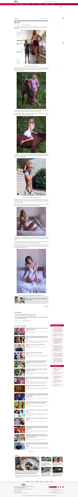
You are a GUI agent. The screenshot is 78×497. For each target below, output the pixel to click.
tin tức (58, 368)
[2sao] (16, 4)
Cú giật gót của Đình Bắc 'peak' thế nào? (34, 352)
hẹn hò (27, 237)
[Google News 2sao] (26, 25)
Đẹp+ (27, 4)
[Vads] (63, 28)
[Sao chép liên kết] (20, 25)
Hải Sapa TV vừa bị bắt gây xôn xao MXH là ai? (35, 344)
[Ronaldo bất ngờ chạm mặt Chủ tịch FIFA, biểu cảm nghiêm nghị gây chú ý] (19, 331)
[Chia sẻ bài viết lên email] (18, 25)
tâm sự (58, 381)
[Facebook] (58, 487)
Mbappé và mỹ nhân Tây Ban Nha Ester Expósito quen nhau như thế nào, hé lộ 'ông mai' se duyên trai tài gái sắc (37, 378)
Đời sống (33, 4)
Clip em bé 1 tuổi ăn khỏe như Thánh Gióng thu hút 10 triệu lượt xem (57, 464)
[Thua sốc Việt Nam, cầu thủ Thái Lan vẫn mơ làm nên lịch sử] (19, 413)
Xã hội (40, 4)
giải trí (57, 377)
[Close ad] (60, 6)
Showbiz (21, 4)
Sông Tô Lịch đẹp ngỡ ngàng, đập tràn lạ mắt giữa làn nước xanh (46, 464)
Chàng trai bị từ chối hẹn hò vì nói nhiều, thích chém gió (25, 315)
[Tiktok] (63, 487)
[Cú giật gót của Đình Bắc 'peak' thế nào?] (19, 356)
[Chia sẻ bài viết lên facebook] (15, 25)
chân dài (19, 322)
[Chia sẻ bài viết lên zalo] (16, 25)
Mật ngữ (46, 4)
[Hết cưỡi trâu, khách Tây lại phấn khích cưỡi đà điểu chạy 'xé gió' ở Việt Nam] (19, 372)
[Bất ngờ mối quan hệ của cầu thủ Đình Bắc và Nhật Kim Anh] (19, 421)
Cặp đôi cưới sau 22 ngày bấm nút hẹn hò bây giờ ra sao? (25, 314)
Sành (52, 4)
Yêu (25, 297)
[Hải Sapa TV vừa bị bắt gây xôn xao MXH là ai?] (19, 347)
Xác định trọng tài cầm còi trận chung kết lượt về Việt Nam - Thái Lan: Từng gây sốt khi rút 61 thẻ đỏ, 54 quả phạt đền (37, 444)
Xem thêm (31, 451)
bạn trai (34, 199)
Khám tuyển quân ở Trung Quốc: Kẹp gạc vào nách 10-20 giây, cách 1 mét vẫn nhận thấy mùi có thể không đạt (37, 337)
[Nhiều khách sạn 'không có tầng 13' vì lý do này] (19, 388)
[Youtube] (60, 487)
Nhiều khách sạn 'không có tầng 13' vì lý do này (35, 385)
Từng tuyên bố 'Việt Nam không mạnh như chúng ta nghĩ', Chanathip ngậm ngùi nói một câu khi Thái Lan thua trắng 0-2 (37, 427)
